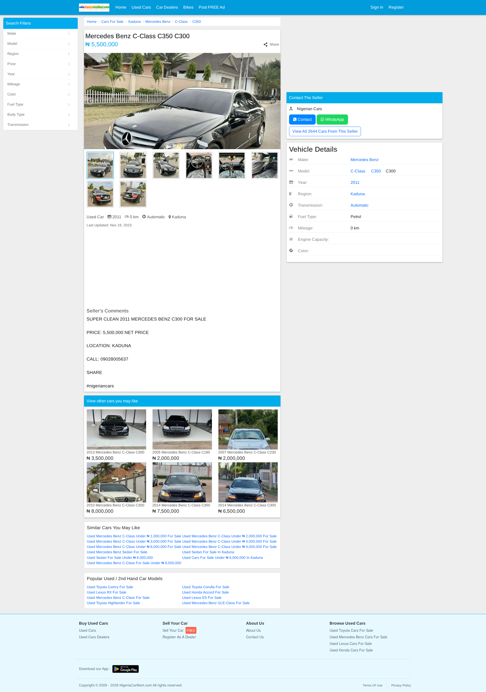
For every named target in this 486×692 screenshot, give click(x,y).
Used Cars (141, 7)
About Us (253, 630)
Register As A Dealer (179, 636)
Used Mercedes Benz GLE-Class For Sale (216, 603)
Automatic (360, 205)
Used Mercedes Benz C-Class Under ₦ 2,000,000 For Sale (229, 536)
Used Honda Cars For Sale (351, 650)
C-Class (181, 21)
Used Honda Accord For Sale (205, 592)
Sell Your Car (179, 630)
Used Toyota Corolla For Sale (205, 587)
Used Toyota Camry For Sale (110, 587)
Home (120, 7)
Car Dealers (167, 7)
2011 (355, 182)
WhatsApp (334, 119)
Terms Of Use (372, 685)
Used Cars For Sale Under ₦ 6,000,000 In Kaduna (222, 558)
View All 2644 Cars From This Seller (325, 131)
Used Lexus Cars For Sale (351, 643)
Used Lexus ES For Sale (201, 598)
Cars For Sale (112, 21)
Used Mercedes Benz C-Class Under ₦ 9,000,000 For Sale (229, 547)
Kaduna (134, 21)
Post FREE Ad (212, 7)
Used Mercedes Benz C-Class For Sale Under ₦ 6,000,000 (134, 563)
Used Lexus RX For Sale (106, 592)
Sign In (377, 7)
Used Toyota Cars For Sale (351, 630)
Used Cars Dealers (94, 636)
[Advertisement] (182, 267)
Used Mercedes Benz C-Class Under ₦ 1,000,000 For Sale (134, 536)
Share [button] (274, 44)
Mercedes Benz (157, 21)
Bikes (188, 7)
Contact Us (255, 636)
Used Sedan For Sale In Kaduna (208, 552)
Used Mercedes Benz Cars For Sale (358, 636)
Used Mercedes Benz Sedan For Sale (117, 552)
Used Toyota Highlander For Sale (113, 603)
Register (396, 7)
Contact (304, 119)
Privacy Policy (401, 685)
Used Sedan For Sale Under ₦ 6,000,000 (120, 558)
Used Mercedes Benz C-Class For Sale (118, 598)
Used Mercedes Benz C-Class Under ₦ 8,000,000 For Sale (134, 547)
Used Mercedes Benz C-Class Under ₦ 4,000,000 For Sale (229, 541)
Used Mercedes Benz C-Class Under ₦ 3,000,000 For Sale (134, 541)
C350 (196, 21)
